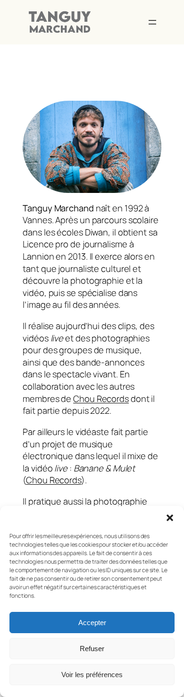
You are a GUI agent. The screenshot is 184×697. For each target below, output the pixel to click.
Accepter (92, 623)
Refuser (92, 649)
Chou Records (101, 398)
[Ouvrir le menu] (152, 22)
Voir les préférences (92, 675)
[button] (170, 518)
